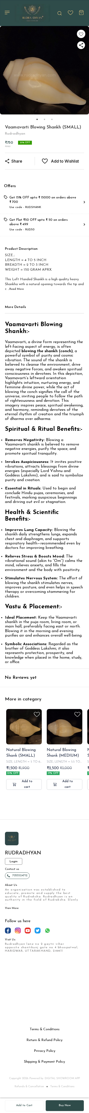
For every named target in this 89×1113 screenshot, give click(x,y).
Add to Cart (24, 1105)
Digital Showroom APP (62, 1078)
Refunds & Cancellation (29, 1086)
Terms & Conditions (62, 1086)
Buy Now (65, 1105)
